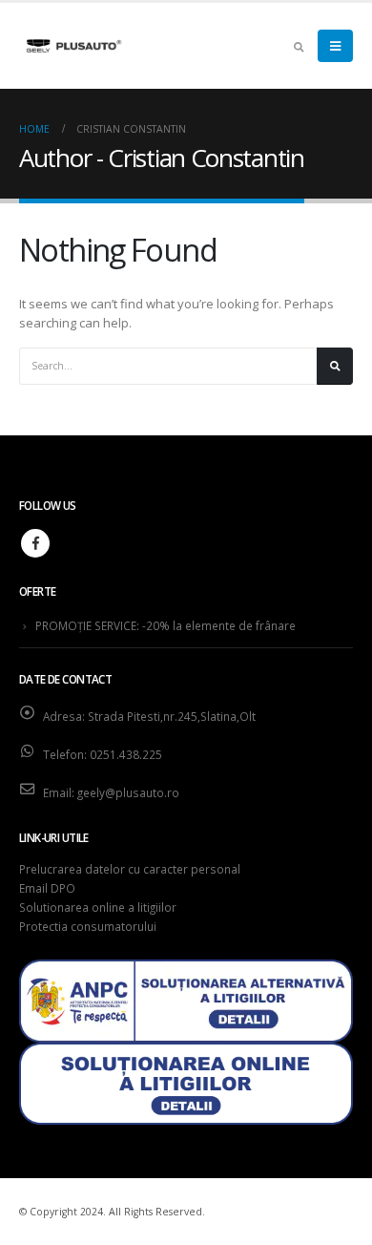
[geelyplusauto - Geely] (71, 46)
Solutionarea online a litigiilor (97, 907)
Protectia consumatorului (87, 926)
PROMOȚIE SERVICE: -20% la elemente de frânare (165, 625)
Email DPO (47, 888)
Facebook (35, 543)
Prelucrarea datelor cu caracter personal (129, 868)
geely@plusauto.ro (128, 792)
